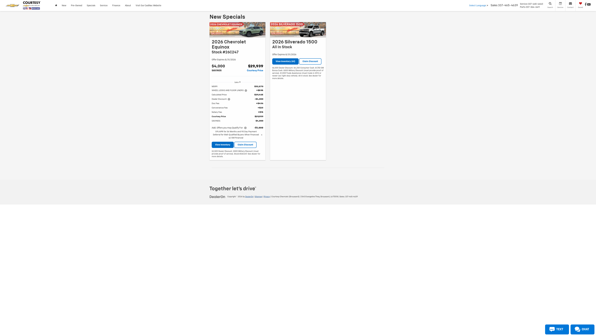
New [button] (64, 6)
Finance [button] (116, 6)
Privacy (267, 197)
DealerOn (249, 197)
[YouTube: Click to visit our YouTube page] (589, 5)
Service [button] (104, 6)
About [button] (128, 6)
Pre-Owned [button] (76, 6)
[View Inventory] (237, 30)
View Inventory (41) (285, 61)
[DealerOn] (217, 197)
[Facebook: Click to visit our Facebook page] (586, 5)
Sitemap (258, 197)
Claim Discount (245, 145)
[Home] (56, 5)
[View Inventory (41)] (298, 30)
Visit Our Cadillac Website (148, 6)
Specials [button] (91, 6)
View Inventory (222, 145)
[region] (237, 112)
